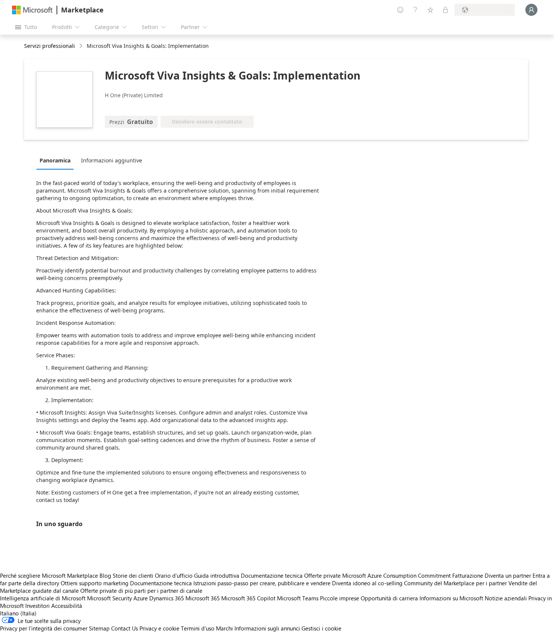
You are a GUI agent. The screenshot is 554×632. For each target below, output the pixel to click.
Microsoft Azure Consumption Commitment (397, 575)
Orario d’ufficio (174, 575)
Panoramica (55, 160)
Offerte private (322, 575)
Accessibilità (66, 605)
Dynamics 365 (166, 598)
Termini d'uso (197, 628)
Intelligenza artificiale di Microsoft (43, 598)
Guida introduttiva (216, 575)
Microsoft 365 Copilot (248, 598)
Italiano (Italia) (18, 613)
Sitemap (99, 628)
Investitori (37, 605)
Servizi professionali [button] (49, 45)
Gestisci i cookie (321, 628)
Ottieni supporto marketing (95, 583)
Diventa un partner (508, 575)
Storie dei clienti (133, 575)
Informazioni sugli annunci (267, 628)
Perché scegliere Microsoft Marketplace (49, 575)
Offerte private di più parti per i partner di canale (141, 590)
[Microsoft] (32, 10)
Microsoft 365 (202, 598)
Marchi (224, 628)
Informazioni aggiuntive (111, 160)
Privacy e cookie (159, 628)
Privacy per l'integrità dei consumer (43, 628)
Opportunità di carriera (389, 598)
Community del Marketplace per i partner (455, 583)
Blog (105, 575)
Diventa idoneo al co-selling (367, 583)
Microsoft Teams (297, 598)
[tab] (57, 160)
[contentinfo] (81, 46)
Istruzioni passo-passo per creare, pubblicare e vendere (262, 583)
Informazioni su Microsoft (451, 598)
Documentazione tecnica (272, 575)
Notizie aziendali (506, 598)
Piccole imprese (339, 598)
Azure (140, 598)
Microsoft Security (109, 598)
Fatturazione (467, 575)
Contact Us (124, 628)
